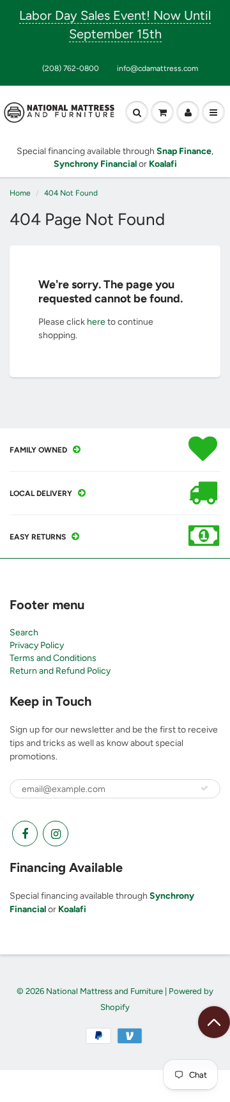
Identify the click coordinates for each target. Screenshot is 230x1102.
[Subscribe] (204, 788)
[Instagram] (55, 833)
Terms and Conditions (53, 658)
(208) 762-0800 (70, 68)
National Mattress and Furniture (104, 991)
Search (24, 632)
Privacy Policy (37, 645)
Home (20, 193)
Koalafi (72, 909)
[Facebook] (25, 833)
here (96, 321)
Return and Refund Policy (60, 670)
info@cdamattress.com (157, 68)
